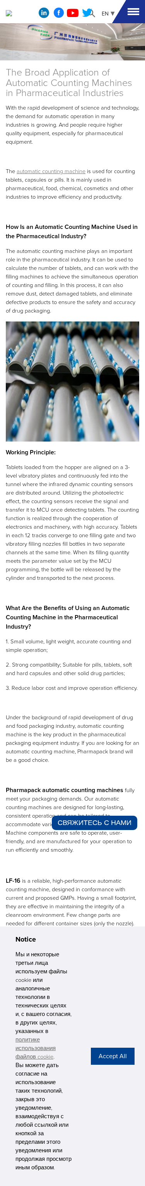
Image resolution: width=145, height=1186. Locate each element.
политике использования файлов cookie (35, 1048)
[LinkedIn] (44, 15)
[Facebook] (59, 15)
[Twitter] (87, 15)
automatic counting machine (51, 171)
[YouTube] (72, 15)
